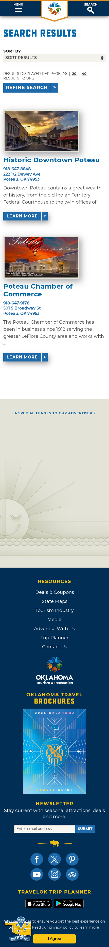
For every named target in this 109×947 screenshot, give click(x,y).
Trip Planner (54, 637)
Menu (18, 4)
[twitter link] (54, 859)
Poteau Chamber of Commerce (38, 290)
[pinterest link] (72, 859)
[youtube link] (36, 874)
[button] (18, 8)
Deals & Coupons (54, 592)
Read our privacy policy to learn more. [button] (66, 927)
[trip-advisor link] (72, 874)
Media (54, 619)
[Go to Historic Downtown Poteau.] (41, 130)
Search (91, 4)
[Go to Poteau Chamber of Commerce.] (41, 257)
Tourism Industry (54, 610)
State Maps (54, 601)
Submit (85, 828)
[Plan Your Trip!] (18, 929)
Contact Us (54, 647)
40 (84, 73)
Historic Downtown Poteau (51, 160)
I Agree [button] (54, 938)
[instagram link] (54, 874)
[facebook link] (36, 859)
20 (74, 73)
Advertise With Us (54, 628)
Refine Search (27, 87)
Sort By (12, 51)
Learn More (22, 216)
